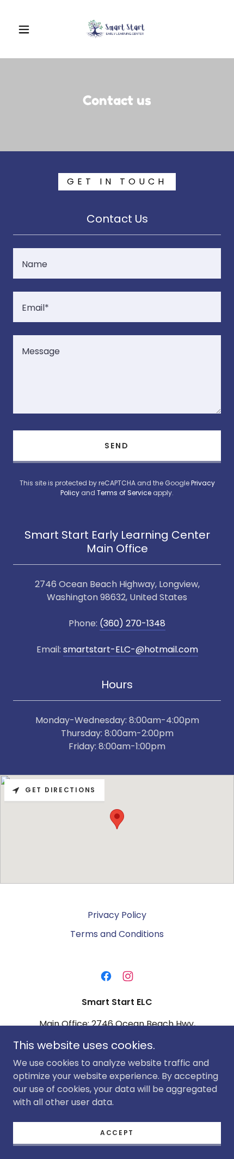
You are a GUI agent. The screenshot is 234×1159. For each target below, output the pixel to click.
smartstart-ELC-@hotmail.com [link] (130, 649)
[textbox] (117, 263)
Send (116, 445)
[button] (24, 29)
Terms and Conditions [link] (117, 934)
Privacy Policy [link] (117, 915)
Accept (117, 1132)
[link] (117, 29)
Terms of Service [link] (124, 492)
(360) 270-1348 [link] (132, 623)
